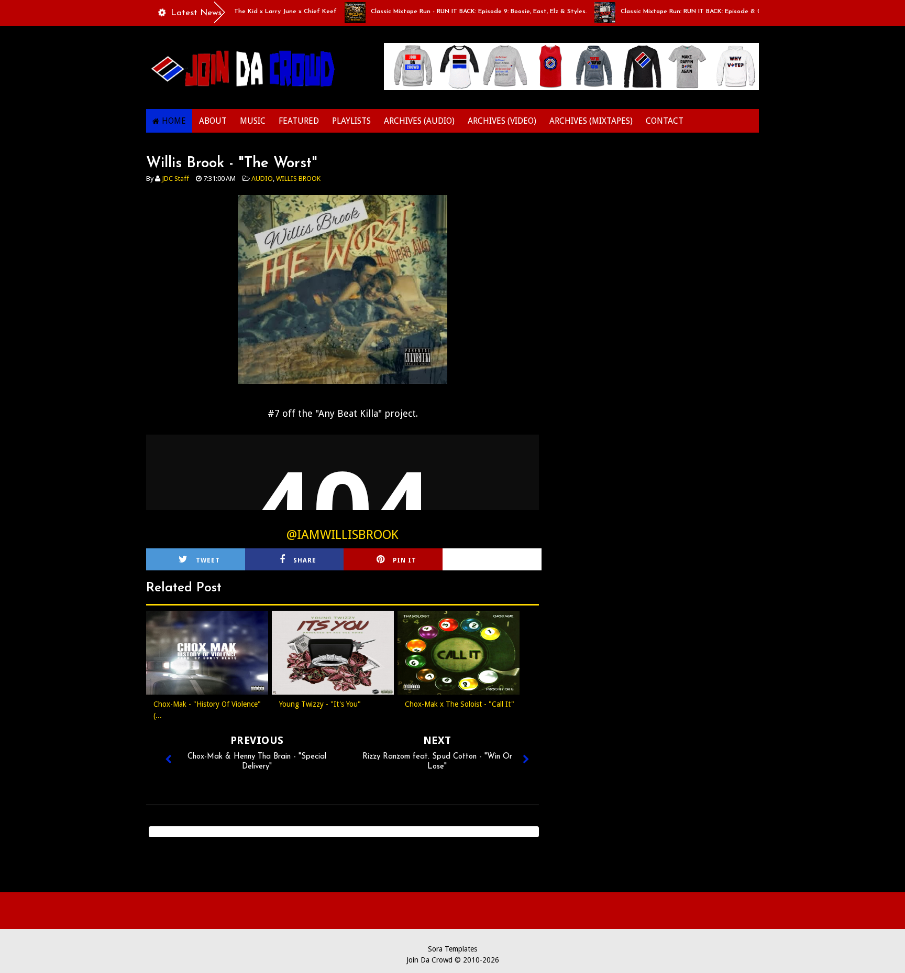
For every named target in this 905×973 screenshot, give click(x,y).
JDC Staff (175, 178)
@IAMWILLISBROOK (342, 534)
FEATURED (299, 121)
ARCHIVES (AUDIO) (419, 121)
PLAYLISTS (351, 121)
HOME (174, 121)
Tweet (208, 560)
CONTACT (664, 121)
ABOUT (213, 121)
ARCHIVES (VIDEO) (502, 121)
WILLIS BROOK (298, 178)
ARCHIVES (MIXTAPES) (591, 121)
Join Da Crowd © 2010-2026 (452, 960)
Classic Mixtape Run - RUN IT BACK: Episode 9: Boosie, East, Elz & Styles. (459, 11)
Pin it (404, 560)
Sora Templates (452, 949)
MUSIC (253, 121)
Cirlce (506, 560)
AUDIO (262, 178)
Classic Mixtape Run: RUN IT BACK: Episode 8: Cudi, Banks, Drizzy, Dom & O (712, 11)
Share (304, 560)
